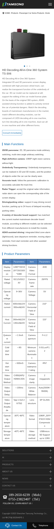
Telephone (43, 525)
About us (7, 471)
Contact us (8, 485)
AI (3, 457)
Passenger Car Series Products (31, 13)
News (5, 478)
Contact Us (16, 525)
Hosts (47, 13)
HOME (7, 13)
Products (14, 13)
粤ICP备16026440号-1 (14, 517)
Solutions (8, 450)
